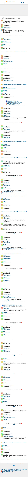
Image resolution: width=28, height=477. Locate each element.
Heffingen (4, 238)
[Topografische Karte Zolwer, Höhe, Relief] (2, 316)
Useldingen (5, 125)
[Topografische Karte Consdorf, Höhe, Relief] (2, 275)
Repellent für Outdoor (16, 101)
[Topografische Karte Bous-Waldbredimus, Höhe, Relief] (2, 281)
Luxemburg (4, 24)
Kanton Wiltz (7, 110)
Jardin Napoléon (5, 435)
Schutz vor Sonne (14, 100)
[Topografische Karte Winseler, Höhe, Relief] (2, 111)
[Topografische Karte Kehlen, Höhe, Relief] (2, 219)
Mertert (4, 187)
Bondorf (4, 368)
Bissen (4, 398)
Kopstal (4, 347)
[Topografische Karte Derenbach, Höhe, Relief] (2, 420)
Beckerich (4, 350)
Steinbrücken (5, 63)
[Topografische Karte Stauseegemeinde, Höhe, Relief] (2, 205)
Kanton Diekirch (8, 161)
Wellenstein (5, 401)
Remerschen (5, 445)
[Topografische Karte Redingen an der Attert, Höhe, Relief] (2, 297)
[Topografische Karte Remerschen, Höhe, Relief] (2, 446)
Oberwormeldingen (14, 88)
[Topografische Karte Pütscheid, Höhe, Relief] (2, 172)
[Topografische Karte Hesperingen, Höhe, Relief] (2, 237)
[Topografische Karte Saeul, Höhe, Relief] (2, 332)
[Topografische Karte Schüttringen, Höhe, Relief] (2, 145)
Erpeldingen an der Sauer (7, 258)
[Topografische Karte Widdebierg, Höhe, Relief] (2, 97)
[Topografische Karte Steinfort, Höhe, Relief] (2, 367)
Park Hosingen (5, 181)
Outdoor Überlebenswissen (16, 103)
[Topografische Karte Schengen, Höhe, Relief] (2, 148)
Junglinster (13, 77)
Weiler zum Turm (5, 112)
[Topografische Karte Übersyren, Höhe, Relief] (2, 72)
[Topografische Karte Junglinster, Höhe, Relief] (2, 225)
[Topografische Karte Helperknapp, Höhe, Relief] (2, 359)
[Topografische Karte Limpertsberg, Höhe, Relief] (2, 313)
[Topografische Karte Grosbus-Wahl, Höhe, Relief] (2, 242)
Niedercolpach (5, 395)
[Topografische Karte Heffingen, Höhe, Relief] (2, 239)
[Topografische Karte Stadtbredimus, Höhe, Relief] (2, 137)
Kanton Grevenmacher (8, 27)
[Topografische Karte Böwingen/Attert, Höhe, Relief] (2, 289)
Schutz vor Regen (18, 104)
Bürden (4, 44)
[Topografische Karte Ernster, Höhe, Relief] (2, 380)
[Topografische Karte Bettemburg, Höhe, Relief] (2, 434)
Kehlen (4, 217)
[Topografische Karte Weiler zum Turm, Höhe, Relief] (2, 113)
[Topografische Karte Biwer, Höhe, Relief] (2, 292)
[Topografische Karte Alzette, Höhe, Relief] (2, 363)
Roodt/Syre (5, 41)
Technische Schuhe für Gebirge (13, 472)
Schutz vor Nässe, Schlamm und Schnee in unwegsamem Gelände (19, 469)
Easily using (14, 51)
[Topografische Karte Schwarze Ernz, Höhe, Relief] (2, 75)
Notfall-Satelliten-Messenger (8, 248)
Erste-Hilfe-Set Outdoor (6, 470)
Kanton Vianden (8, 129)
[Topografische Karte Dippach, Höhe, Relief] (2, 262)
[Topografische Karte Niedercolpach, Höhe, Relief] (2, 396)
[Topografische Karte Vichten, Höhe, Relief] (2, 414)
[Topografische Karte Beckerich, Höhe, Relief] (2, 351)
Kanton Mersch (8, 185)
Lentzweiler (5, 107)
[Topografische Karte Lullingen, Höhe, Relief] (2, 56)
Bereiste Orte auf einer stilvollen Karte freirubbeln (16, 305)
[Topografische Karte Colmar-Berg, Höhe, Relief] (2, 278)
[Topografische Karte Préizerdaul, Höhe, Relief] (2, 180)
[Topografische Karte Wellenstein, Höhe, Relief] (2, 402)
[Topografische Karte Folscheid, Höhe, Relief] (2, 431)
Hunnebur (4, 47)
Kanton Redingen (8, 126)
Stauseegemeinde (6, 204)
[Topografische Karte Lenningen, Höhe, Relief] (2, 202)
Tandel (4, 128)
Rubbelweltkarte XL (5, 193)
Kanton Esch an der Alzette (9, 64)
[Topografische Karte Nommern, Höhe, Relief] (2, 185)
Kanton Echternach (8, 39)
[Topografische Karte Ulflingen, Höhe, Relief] (2, 383)
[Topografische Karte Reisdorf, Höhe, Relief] (2, 162)
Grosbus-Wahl (5, 241)
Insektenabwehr (10, 101)
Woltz (4, 57)
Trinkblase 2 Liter (6, 253)
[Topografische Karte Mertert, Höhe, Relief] (2, 188)
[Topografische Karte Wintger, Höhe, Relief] (2, 394)
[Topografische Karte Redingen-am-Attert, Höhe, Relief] (2, 166)
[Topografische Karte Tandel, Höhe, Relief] (2, 130)
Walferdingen (5, 115)
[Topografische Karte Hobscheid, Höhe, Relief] (2, 229)
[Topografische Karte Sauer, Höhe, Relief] (2, 25)
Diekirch (4, 409)
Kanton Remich (8, 137)
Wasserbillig (5, 26)
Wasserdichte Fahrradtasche (7, 191)
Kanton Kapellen (8, 218)
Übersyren (4, 71)
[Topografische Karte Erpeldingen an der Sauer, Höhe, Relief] (2, 259)
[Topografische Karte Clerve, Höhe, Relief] (2, 80)
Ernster (4, 379)
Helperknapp (5, 358)
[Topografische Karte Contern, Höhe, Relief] (2, 273)
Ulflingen (4, 382)
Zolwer (4, 315)
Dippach (4, 261)
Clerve (4, 79)
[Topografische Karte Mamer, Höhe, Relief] (2, 335)
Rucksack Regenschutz (11, 104)
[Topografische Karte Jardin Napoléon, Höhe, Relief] (2, 437)
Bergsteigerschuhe (5, 472)
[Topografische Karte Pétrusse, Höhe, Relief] (2, 61)
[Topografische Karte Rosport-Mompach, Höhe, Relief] (2, 154)
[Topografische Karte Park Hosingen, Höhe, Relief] (2, 182)
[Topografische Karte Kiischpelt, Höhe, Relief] (2, 215)
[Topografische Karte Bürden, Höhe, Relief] (2, 45)
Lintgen (4, 198)
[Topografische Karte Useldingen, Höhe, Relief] (2, 126)
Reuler (4, 376)
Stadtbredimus (5, 136)
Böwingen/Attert (5, 288)
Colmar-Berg (5, 277)
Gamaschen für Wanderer (6, 194)
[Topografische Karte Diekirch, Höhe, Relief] (2, 411)
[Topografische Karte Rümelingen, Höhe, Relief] (2, 151)
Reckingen (4, 328)
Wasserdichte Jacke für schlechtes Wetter (17, 102)
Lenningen (4, 201)
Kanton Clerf (7, 55)
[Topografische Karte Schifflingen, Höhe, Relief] (2, 455)
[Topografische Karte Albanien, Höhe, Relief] (2, 31)
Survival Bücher (10, 103)
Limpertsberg (5, 312)
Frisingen (4, 244)
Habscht (4, 342)
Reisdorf (4, 160)
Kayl (4, 448)
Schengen (4, 147)
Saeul (4, 331)
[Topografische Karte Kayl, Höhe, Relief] (2, 449)
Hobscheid (4, 228)
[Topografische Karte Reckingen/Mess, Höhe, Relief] (2, 327)
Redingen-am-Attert (6, 165)
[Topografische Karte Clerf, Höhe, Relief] (2, 309)
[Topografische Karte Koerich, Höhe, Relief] (2, 208)
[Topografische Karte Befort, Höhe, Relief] (2, 39)
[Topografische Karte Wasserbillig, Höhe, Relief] (2, 27)
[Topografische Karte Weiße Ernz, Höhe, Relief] (2, 78)
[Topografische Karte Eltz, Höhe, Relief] (2, 417)
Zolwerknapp (5, 90)
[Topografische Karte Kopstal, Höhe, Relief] (2, 348)
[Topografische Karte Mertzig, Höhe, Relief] (2, 319)
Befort (4, 38)
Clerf (9, 80)
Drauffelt (12, 80)
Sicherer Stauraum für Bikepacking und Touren (18, 191)
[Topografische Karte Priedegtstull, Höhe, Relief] (2, 94)
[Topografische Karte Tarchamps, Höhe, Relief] (2, 386)
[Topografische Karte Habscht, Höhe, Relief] (2, 343)
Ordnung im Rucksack (12, 249)
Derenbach (5, 419)
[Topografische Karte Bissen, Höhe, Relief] (2, 399)
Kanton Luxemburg (8, 61)
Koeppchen (5, 87)
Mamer (4, 334)
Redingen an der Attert (6, 296)
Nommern (4, 184)
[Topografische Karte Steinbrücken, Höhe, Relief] (2, 64)
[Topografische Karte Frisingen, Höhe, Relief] (2, 245)
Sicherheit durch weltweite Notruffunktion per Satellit (19, 248)
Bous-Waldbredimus (6, 280)
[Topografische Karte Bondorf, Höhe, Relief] (2, 369)
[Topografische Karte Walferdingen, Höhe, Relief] (2, 117)
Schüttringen (5, 144)
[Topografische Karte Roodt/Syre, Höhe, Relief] (2, 42)
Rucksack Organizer (6, 249)
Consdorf (4, 274)
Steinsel (4, 427)
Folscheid (4, 430)
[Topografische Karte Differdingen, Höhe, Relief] (2, 265)
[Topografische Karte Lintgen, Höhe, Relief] (2, 199)
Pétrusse (4, 60)
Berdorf (4, 293)
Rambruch (4, 168)
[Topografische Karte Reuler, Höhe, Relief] (2, 377)
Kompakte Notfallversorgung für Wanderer (16, 470)
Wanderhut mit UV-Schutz (7, 250)
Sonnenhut (9, 100)
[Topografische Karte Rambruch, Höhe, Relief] (2, 169)
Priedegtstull (5, 93)
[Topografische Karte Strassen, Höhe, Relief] (2, 135)
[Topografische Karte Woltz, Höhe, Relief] (2, 58)
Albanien (4, 29)
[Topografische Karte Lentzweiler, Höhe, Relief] (2, 108)
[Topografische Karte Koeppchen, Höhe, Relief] (2, 88)
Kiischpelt (4, 214)
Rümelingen (5, 150)
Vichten (4, 413)
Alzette (4, 361)
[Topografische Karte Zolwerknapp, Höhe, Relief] (2, 91)
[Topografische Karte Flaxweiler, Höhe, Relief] (2, 256)
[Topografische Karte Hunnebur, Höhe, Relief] (2, 48)
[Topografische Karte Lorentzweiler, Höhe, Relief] (2, 346)
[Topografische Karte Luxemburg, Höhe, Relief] (2, 21)
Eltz (4, 416)
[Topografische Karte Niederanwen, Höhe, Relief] (2, 452)
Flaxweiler (4, 255)
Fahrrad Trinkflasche (5, 473)
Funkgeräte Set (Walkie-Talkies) (8, 300)
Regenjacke (9, 102)
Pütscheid (4, 171)
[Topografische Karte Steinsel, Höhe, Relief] (2, 428)
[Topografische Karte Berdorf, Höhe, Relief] (2, 294)
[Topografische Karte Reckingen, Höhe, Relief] (2, 329)
